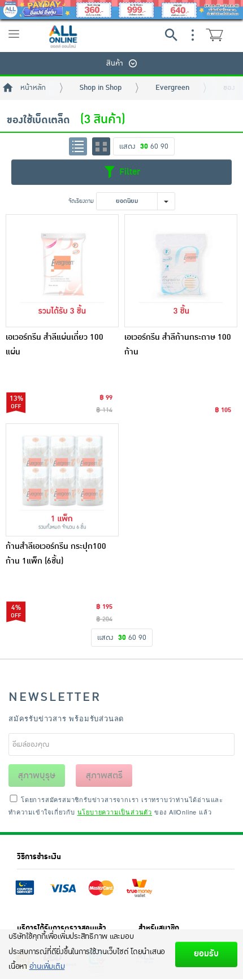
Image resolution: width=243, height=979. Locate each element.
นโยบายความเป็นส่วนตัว (114, 811)
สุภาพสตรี (104, 775)
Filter (128, 172)
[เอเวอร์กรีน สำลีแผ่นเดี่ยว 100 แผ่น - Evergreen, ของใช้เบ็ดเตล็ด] (62, 270)
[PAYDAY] (121, 9)
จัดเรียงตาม (81, 201)
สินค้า (114, 63)
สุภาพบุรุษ (36, 775)
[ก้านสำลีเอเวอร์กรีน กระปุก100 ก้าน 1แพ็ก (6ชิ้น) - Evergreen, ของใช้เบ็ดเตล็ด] (62, 479)
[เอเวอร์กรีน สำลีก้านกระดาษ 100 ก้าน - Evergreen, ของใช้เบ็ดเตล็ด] (180, 270)
